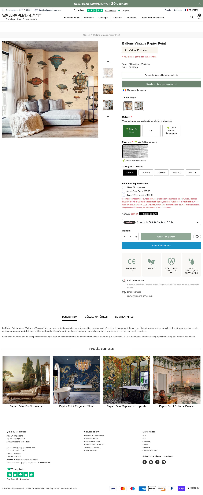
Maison (86, 35)
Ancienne (146, 64)
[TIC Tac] (164, 462)
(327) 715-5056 (25, 10)
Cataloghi (178, 10)
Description (69, 317)
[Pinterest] (157, 462)
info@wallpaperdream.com (50, 10)
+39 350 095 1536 (14, 457)
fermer (199, 4)
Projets (168, 10)
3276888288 (45, 463)
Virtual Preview (138, 50)
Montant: (126, 231)
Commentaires (124, 317)
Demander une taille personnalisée (161, 75)
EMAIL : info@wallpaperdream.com (21, 448)
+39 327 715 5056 (14, 454)
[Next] (108, 116)
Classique (134, 64)
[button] (193, 10)
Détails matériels (96, 317)
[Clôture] (192, 17)
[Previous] (108, 61)
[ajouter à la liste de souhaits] (197, 236)
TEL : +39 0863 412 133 (16, 451)
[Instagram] (151, 462)
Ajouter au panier (166, 237)
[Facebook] (145, 462)
